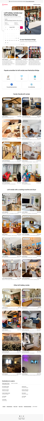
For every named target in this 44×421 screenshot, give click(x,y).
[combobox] (13, 20)
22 (18, 38)
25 (9, 40)
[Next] (23, 44)
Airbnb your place (36, 4)
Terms (23, 419)
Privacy (20, 419)
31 (7, 42)
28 (16, 40)
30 (5, 42)
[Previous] (19, 44)
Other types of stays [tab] (5, 383)
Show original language (30, 1)
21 (16, 38)
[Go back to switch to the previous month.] (5, 27)
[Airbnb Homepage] (5, 4)
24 (7, 40)
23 (5, 40)
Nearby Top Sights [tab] (14, 383)
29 (18, 40)
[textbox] (9, 24)
